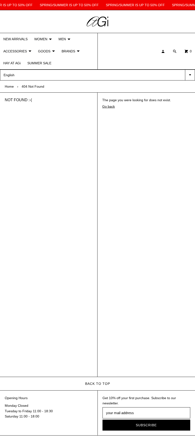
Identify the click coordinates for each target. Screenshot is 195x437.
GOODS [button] (44, 51)
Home (9, 86)
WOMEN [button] (40, 39)
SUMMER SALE (39, 63)
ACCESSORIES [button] (15, 51)
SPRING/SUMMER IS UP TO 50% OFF (68, 5)
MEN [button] (62, 39)
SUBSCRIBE (146, 425)
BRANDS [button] (68, 51)
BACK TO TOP (97, 384)
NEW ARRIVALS (15, 39)
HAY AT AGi (12, 63)
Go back (108, 106)
